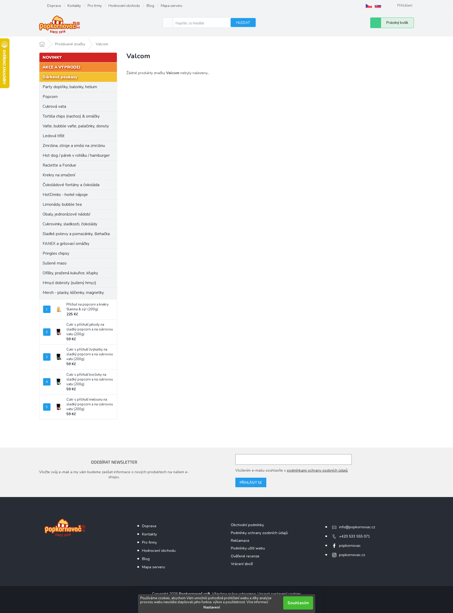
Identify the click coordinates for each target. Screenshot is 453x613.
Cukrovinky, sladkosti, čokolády (70, 224)
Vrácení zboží (242, 563)
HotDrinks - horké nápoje (65, 194)
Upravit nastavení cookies (279, 593)
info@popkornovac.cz (357, 527)
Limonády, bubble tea (62, 204)
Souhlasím (298, 603)
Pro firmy (95, 5)
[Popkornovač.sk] (378, 6)
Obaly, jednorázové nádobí (66, 214)
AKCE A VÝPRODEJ (61, 67)
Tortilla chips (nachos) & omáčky (71, 116)
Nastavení (211, 607)
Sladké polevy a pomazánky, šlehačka (76, 233)
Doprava (54, 5)
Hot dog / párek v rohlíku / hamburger (76, 155)
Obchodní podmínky (247, 524)
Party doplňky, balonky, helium (70, 87)
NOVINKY (52, 57)
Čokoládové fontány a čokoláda (71, 184)
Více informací (257, 602)
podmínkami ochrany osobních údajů (317, 470)
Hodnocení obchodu (124, 5)
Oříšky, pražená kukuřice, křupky (70, 273)
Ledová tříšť (53, 135)
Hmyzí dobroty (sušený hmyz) (69, 282)
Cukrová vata (54, 106)
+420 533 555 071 (354, 536)
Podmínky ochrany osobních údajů (259, 532)
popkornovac (350, 545)
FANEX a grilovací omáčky (66, 243)
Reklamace (240, 540)
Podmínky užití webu (248, 548)
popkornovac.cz (352, 554)
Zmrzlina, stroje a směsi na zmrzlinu (74, 145)
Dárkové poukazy (60, 77)
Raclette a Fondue (59, 165)
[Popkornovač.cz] (369, 6)
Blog (150, 5)
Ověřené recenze (245, 556)
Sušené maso (55, 263)
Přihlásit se (251, 482)
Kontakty (74, 5)
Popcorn (50, 96)
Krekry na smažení (59, 175)
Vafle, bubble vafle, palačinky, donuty (76, 126)
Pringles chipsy (56, 253)
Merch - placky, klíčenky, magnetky (73, 292)
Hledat (243, 22)
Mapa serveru (171, 5)
